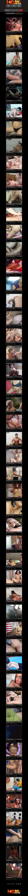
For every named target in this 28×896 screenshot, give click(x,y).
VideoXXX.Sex (10, 49)
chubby (13, 378)
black (14, 326)
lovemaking (12, 205)
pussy (14, 223)
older (8, 205)
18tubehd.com (9, 66)
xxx (11, 188)
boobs (8, 723)
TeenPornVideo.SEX (11, 31)
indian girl (13, 257)
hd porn (15, 430)
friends (16, 205)
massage (13, 499)
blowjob (15, 67)
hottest (11, 240)
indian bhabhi (17, 827)
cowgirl (8, 861)
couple (17, 119)
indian (8, 119)
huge (17, 499)
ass (11, 136)
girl (7, 50)
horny (12, 654)
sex (7, 240)
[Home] (18, 6)
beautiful (14, 50)
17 (16, 883)
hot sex (16, 516)
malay (15, 671)
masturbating (9, 326)
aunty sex (16, 292)
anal (8, 309)
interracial (9, 499)
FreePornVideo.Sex (10, 83)
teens (12, 67)
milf (7, 102)
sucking (12, 154)
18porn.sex (9, 497)
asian (12, 447)
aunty (15, 102)
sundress (11, 292)
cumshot (11, 516)
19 (20, 883)
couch (10, 50)
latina (16, 33)
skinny (8, 654)
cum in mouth (13, 861)
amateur (12, 33)
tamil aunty (11, 102)
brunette (12, 844)
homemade (12, 119)
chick (12, 758)
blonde (8, 33)
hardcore (11, 430)
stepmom (15, 723)
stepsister (14, 240)
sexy (15, 154)
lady (8, 292)
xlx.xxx (8, 325)
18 (18, 883)
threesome (15, 188)
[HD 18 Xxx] (14, 4)
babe (15, 568)
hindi (8, 827)
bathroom (17, 326)
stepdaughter (19, 861)
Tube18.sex (9, 135)
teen (8, 689)
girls (15, 758)
